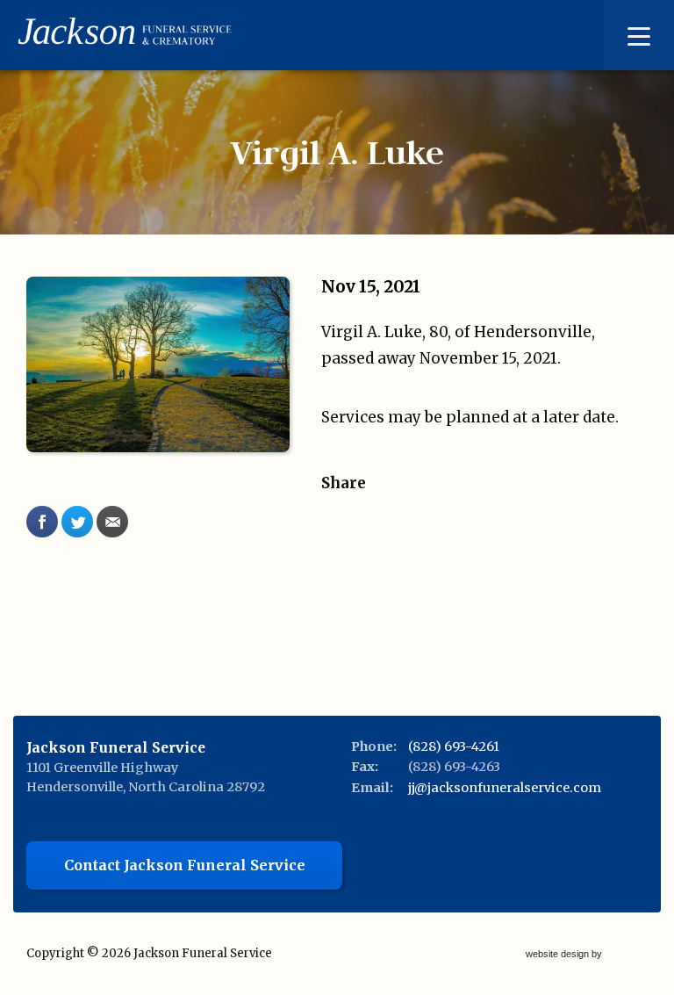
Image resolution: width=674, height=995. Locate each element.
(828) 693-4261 (453, 746)
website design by (565, 955)
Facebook (42, 521)
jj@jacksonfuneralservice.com (504, 788)
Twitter (77, 521)
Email (112, 521)
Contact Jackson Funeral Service (184, 865)
